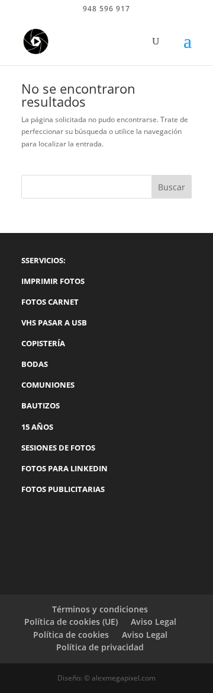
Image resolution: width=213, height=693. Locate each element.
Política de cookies (71, 634)
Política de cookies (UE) (71, 621)
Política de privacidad (100, 647)
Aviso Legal (153, 621)
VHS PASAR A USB (54, 322)
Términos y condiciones (100, 609)
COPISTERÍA (43, 343)
